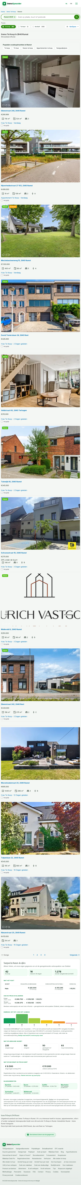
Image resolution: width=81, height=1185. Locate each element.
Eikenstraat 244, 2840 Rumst (13, 111)
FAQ (34, 1172)
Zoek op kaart (41, 1152)
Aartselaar (9, 1091)
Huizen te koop (28, 48)
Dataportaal (22, 1152)
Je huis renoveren (70, 1162)
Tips (54, 1168)
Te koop (9, 26)
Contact (40, 1172)
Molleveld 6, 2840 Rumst (11, 629)
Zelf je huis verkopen (10, 1165)
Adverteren (22, 1168)
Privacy (48, 1172)
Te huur (24, 26)
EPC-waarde (59, 1148)
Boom (26, 1085)
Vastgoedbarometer (22, 1148)
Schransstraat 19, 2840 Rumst (14, 553)
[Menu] (76, 3)
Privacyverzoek (8, 1175)
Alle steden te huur (9, 1162)
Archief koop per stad (25, 1162)
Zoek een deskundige (41, 1165)
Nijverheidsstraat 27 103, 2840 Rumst (17, 186)
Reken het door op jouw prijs (30, 1075)
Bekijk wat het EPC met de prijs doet (30, 1035)
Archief (39, 26)
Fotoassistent (51, 1155)
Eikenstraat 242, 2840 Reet (12, 704)
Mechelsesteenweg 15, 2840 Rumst (16, 260)
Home (3, 11)
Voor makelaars (68, 1165)
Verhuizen (47, 1158)
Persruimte (17, 1172)
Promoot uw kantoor (9, 1168)
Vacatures (27, 1172)
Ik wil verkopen (33, 1168)
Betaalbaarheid (47, 1148)
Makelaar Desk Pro (9, 1158)
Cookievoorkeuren (21, 1175)
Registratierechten (23, 1158)
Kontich (8, 1085)
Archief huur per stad (41, 1162)
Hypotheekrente (71, 1152)
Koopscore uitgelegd (65, 1168)
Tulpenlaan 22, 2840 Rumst (12, 858)
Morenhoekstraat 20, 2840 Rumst (15, 783)
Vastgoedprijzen (61, 48)
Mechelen (64, 1085)
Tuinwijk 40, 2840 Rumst (11, 482)
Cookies (55, 1172)
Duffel (44, 1085)
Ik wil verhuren (46, 1168)
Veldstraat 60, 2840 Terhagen (14, 410)
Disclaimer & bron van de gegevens (41, 1134)
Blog (62, 1152)
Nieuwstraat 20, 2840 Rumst (13, 933)
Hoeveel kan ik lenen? (10, 1155)
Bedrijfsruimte (55, 1165)
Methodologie (7, 1172)
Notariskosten (37, 1158)
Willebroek (28, 1091)
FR (71, 3)
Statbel (51, 1099)
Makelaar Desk (54, 1152)
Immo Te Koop (11, 11)
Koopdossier (62, 1155)
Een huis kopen (56, 1162)
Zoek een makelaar (25, 1165)
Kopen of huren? (25, 1155)
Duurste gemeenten (9, 1152)
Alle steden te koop (59, 1158)
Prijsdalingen (36, 1148)
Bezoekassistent (38, 1155)
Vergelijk (6, 125)
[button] (76, 17)
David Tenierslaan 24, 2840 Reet (14, 335)
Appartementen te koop (45, 48)
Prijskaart (31, 1152)
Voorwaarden (65, 1172)
